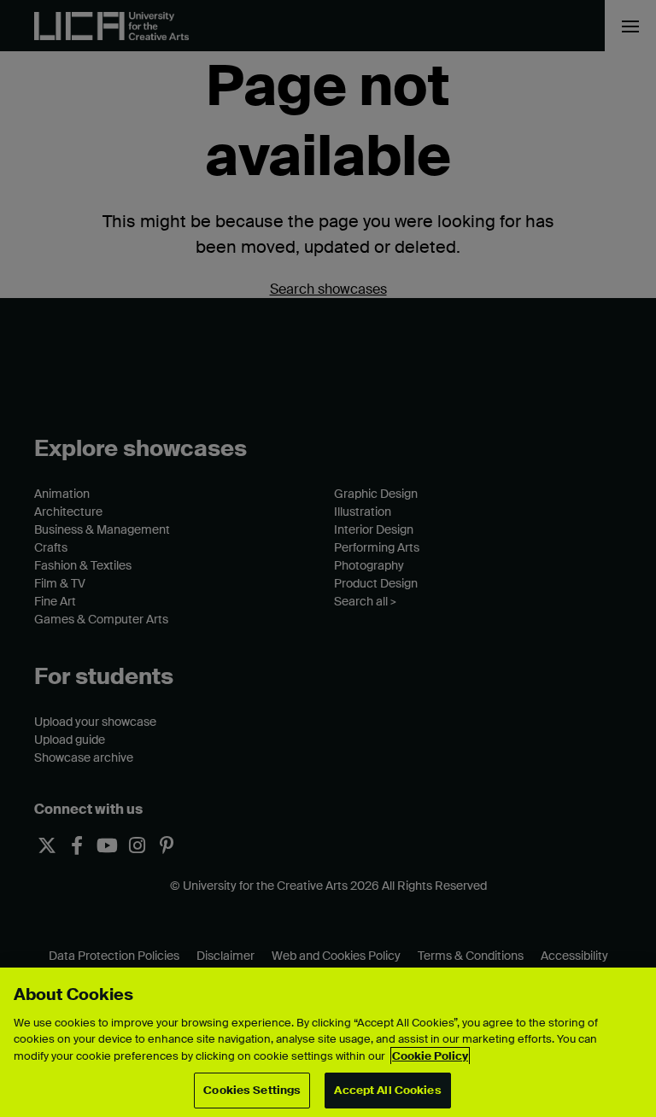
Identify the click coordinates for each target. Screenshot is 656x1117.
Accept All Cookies (387, 1090)
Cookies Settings (252, 1090)
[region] (328, 1042)
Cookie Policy (430, 1056)
